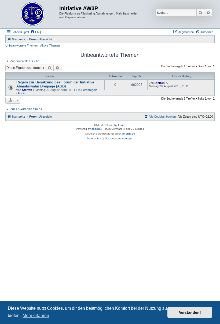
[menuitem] (35, 32)
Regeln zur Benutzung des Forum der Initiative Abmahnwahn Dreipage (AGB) (55, 84)
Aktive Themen (50, 45)
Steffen (27, 89)
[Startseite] (33, 14)
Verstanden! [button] (190, 312)
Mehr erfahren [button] (36, 315)
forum (121, 125)
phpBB (95, 128)
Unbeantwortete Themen (21, 45)
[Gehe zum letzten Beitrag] (167, 82)
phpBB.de (128, 133)
